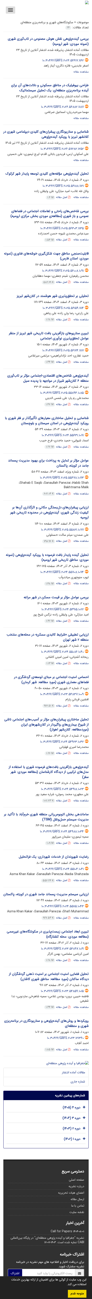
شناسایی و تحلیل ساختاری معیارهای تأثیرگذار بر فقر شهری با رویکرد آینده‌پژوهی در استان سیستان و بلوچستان (47, 420)
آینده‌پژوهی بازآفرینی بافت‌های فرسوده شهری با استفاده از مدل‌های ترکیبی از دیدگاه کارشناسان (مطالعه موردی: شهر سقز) (49, 772)
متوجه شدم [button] (77, 1293)
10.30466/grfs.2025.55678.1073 (62, 477)
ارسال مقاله (77, 1199)
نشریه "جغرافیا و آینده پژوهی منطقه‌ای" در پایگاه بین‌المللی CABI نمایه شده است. (47, 1240)
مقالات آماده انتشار (73, 1072)
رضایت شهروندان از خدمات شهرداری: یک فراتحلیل (54, 856)
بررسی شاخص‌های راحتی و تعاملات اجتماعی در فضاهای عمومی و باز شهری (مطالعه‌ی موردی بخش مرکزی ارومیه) (49, 214)
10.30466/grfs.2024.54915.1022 (63, 609)
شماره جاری (78, 1081)
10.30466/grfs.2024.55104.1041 (63, 869)
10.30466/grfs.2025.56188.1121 (63, 185)
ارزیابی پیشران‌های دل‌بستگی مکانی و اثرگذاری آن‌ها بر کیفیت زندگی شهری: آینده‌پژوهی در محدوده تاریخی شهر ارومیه (49, 512)
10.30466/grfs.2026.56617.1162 (63, 60)
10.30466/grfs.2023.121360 (65, 1038)
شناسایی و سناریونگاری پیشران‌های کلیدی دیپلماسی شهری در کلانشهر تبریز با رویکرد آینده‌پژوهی (46, 134)
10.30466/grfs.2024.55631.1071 (63, 435)
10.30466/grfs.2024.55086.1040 (62, 651)
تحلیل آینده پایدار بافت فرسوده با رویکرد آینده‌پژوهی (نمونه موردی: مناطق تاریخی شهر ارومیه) (47, 557)
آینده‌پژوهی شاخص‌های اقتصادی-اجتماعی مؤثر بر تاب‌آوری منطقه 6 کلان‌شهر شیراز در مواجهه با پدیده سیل (48, 378)
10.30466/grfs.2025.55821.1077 (62, 529)
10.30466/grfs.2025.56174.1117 (63, 350)
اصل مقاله (57, 197)
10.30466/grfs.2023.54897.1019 (62, 948)
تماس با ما (77, 1205)
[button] (65, 1284)
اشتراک (15, 1273)
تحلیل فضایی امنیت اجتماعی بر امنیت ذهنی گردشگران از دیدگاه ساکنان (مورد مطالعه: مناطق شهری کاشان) (49, 976)
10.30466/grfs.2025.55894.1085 (62, 392)
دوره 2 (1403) (71, 1128)
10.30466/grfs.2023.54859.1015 (62, 991)
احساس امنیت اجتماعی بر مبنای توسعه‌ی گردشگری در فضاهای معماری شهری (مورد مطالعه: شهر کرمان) (51, 679)
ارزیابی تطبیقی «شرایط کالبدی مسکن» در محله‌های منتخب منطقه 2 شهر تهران (48, 637)
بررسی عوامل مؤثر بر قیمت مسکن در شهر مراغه (56, 597)
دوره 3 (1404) (71, 1118)
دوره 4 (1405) (71, 1107)
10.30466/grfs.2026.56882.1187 (62, 106)
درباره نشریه (76, 1186)
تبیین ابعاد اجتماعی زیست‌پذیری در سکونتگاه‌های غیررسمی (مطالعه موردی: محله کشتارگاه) (48, 934)
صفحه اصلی (76, 1179)
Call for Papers (61, 1231)
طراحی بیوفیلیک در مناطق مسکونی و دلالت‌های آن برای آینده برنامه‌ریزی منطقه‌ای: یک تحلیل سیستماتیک (50, 88)
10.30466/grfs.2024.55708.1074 (62, 572)
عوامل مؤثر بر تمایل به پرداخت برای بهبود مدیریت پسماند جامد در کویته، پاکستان (48, 463)
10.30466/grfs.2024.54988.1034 (62, 831)
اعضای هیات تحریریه (71, 1192)
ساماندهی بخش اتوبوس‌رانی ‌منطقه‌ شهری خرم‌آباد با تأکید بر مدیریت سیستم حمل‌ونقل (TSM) (46, 817)
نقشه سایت (76, 1212)
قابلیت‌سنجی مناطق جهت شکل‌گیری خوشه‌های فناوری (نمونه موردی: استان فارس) (46, 256)
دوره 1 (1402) (72, 1138)
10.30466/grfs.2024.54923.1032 (62, 741)
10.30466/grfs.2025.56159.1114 (63, 308)
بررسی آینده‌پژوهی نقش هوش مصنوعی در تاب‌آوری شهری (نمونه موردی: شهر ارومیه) (48, 41)
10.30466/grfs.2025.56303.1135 (62, 228)
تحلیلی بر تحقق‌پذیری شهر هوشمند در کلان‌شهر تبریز (53, 296)
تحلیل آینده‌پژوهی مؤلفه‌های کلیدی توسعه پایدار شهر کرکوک (47, 173)
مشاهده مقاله (81, 72)
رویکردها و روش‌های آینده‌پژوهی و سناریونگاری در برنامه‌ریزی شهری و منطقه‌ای (46, 1023)
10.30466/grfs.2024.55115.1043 (63, 906)
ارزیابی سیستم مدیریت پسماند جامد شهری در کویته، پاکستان (46, 894)
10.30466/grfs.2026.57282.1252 (62, 148)
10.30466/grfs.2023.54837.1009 (62, 694)
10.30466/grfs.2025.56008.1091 (63, 270)
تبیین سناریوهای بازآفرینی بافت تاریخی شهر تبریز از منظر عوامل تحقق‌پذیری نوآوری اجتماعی (49, 336)
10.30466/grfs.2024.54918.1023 (62, 789)
